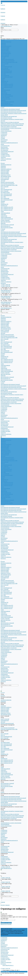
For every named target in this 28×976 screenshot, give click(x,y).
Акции (2, 267)
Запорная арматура (6, 41)
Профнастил (4, 82)
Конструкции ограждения (7, 60)
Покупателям (4, 147)
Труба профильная (6, 94)
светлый (3, 58)
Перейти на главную (6, 923)
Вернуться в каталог (6, 924)
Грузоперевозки (5, 129)
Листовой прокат (5, 69)
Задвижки (3, 43)
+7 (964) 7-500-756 (5, 866)
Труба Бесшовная (5, 90)
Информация (4, 276)
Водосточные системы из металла (10, 122)
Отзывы (3, 138)
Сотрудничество (5, 268)
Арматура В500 (5, 50)
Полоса (2, 79)
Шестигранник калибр (7, 104)
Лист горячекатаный (6, 71)
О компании (4, 134)
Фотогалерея (4, 139)
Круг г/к (3, 65)
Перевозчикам (4, 148)
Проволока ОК (4, 81)
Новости (3, 137)
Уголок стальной (5, 97)
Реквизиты (3, 141)
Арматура (3, 44)
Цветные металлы (5, 99)
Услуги (2, 230)
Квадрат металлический (7, 59)
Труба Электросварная (7, 96)
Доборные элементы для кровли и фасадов (12, 123)
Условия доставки (5, 156)
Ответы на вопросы (6, 158)
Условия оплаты (5, 154)
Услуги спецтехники (6, 131)
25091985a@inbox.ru (6, 26)
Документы (4, 135)
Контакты (3, 283)
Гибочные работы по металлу (9, 126)
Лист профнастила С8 (6, 87)
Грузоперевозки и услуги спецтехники (11, 128)
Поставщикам (4, 150)
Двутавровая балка (6, 53)
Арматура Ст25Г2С (5, 52)
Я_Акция (3, 106)
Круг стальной (4, 63)
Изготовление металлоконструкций (10, 109)
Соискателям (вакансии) (7, 151)
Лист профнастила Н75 (7, 84)
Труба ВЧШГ (4, 93)
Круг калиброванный (6, 66)
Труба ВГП (3, 91)
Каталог (3, 163)
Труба (2, 88)
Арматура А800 (5, 49)
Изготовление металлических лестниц (11, 112)
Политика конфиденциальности (9, 142)
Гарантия (3, 157)
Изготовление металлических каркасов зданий (13, 110)
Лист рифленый (5, 75)
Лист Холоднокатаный (7, 77)
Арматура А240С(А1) (6, 46)
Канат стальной (5, 55)
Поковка (3, 78)
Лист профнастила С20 (7, 85)
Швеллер (3, 100)
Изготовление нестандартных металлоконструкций (9, 117)
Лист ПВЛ (3, 74)
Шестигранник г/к (5, 103)
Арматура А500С (5, 47)
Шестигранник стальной (7, 101)
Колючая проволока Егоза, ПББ (9, 62)
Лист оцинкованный (6, 72)
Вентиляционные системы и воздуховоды (12, 125)
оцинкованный (5, 56)
